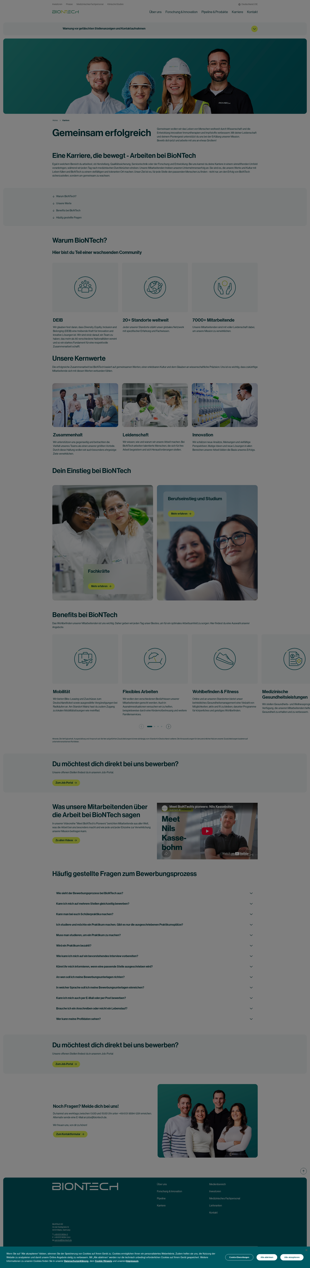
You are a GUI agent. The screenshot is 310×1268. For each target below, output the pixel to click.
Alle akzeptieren (292, 1257)
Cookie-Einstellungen (239, 1257)
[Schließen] (306, 1250)
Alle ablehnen (267, 1257)
